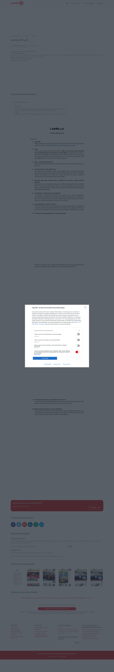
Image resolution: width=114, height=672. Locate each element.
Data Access (57, 364)
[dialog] (57, 336)
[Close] (85, 307)
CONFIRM (45, 358)
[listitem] (57, 330)
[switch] (78, 334)
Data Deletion (47, 364)
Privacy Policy (66, 364)
